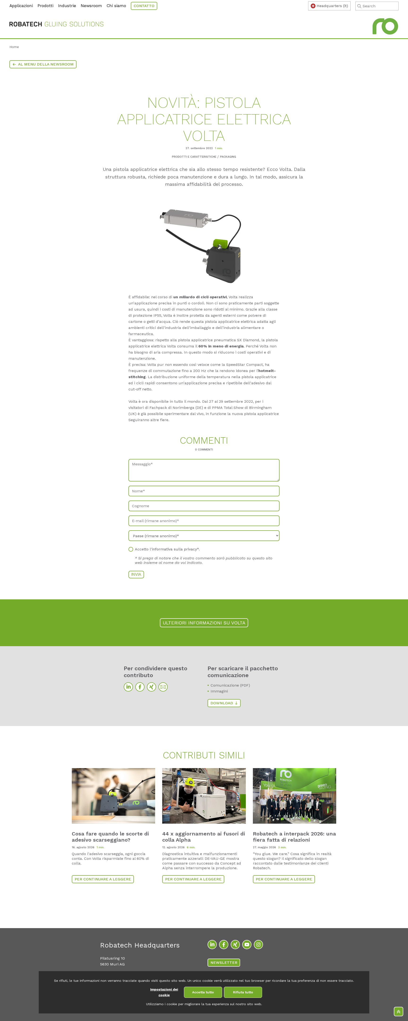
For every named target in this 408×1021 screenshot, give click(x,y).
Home (14, 47)
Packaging (228, 156)
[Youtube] (246, 944)
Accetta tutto (203, 992)
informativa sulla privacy (174, 549)
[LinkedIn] (128, 687)
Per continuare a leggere (103, 879)
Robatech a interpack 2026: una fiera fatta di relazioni (294, 837)
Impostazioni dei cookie (164, 992)
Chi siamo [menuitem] (116, 5)
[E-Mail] (163, 687)
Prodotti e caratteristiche (194, 156)
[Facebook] (139, 687)
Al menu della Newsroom (46, 64)
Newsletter (223, 962)
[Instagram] (258, 944)
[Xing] (151, 687)
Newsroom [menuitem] (91, 5)
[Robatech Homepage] (56, 25)
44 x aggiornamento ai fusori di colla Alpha (203, 837)
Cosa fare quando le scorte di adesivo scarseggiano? (110, 837)
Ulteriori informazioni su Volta (204, 623)
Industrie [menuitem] (67, 5)
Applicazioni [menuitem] (21, 5)
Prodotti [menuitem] (45, 5)
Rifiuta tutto (243, 992)
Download (221, 703)
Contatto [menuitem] (144, 6)
